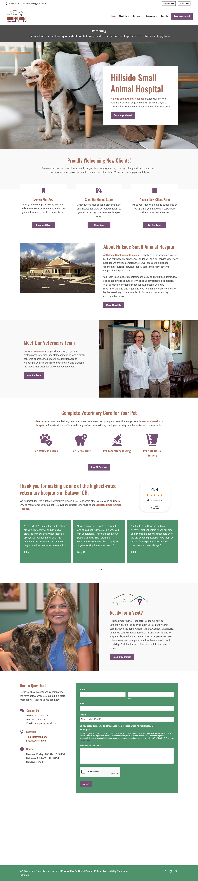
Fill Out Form (154, 225)
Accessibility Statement (115, 871)
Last (130, 698)
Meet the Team (34, 375)
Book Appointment (181, 16)
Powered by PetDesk (72, 871)
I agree (86, 729)
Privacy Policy (85, 740)
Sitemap (24, 875)
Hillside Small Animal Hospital (127, 98)
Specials (164, 16)
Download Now (43, 225)
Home (113, 16)
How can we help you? (91, 745)
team (50, 172)
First (81, 698)
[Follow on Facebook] (165, 871)
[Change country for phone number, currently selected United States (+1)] (83, 719)
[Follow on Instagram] (171, 871)
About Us (123, 16)
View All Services (99, 467)
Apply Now (163, 36)
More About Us (113, 305)
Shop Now (99, 225)
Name (83, 689)
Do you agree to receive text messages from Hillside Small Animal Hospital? (117, 726)
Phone (83, 714)
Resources (150, 16)
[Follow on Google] (176, 871)
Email (83, 703)
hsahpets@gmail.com (36, 3)
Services (136, 16)
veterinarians (35, 351)
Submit (85, 784)
